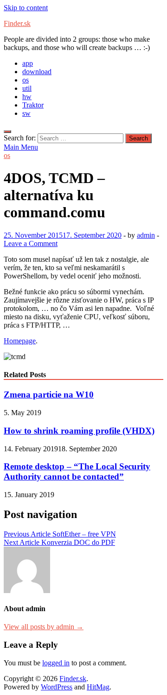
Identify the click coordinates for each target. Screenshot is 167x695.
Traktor (33, 105)
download (36, 72)
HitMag (98, 687)
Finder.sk (17, 23)
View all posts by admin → (44, 627)
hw (27, 97)
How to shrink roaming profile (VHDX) (79, 431)
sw (26, 113)
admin (146, 235)
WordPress (56, 687)
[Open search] (7, 131)
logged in (56, 663)
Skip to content (26, 8)
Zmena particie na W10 (49, 394)
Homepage (20, 341)
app (27, 63)
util (27, 88)
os (25, 80)
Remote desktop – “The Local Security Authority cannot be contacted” (77, 471)
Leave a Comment (31, 243)
